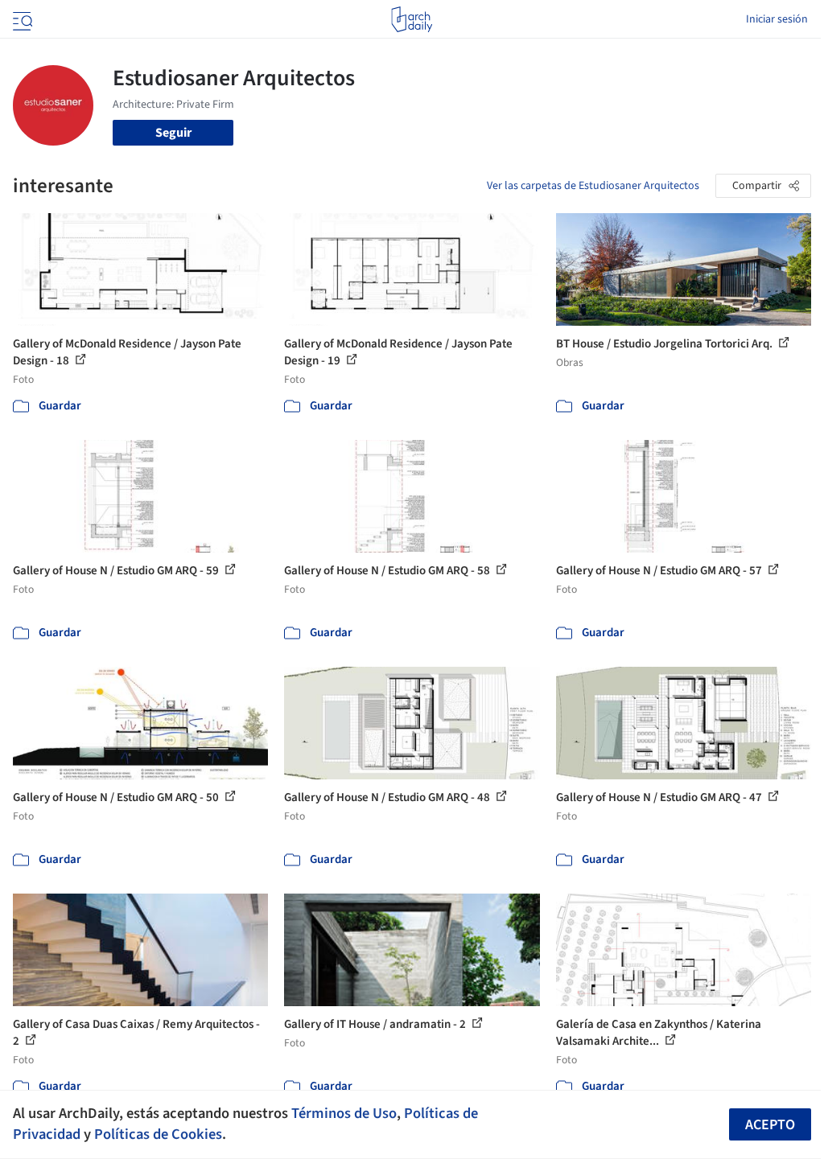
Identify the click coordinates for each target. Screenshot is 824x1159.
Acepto (770, 1125)
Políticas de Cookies (158, 1134)
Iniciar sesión (777, 19)
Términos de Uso (344, 1113)
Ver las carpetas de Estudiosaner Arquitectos (593, 185)
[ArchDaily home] (411, 19)
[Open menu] (21, 19)
